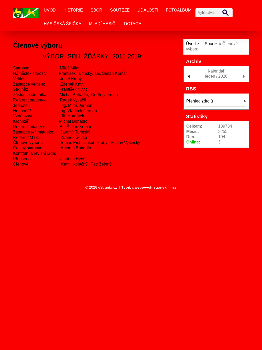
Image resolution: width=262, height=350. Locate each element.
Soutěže (120, 10)
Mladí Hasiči (102, 24)
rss (174, 187)
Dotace (132, 24)
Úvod (50, 10)
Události (147, 10)
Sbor (96, 10)
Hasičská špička (62, 24)
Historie (73, 10)
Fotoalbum (178, 10)
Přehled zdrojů (199, 101)
